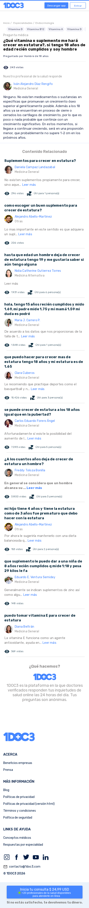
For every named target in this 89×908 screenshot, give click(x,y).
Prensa (8, 770)
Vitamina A (56, 29)
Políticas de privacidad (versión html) (29, 804)
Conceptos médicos (17, 838)
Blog (6, 790)
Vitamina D (15, 29)
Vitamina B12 (35, 29)
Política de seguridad (17, 817)
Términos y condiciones (19, 811)
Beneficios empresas (17, 763)
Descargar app (56, 5)
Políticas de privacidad (19, 797)
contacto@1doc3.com (21, 867)
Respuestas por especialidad (23, 845)
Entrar (78, 5)
